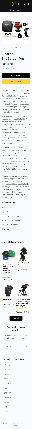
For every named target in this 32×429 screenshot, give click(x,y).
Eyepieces (7, 393)
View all (16, 318)
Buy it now (16, 81)
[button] (2, 4)
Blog (5, 407)
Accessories (8, 397)
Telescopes (8, 365)
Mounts (6, 379)
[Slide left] (12, 47)
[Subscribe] (26, 346)
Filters (6, 388)
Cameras (7, 369)
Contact (6, 411)
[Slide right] (20, 47)
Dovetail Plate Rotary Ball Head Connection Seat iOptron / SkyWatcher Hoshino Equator (7, 267)
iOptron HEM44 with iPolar (23, 264)
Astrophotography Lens (15, 424)
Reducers (7, 383)
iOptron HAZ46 (7, 299)
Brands (6, 402)
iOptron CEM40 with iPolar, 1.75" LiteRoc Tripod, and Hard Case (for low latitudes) (23, 303)
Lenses (6, 374)
